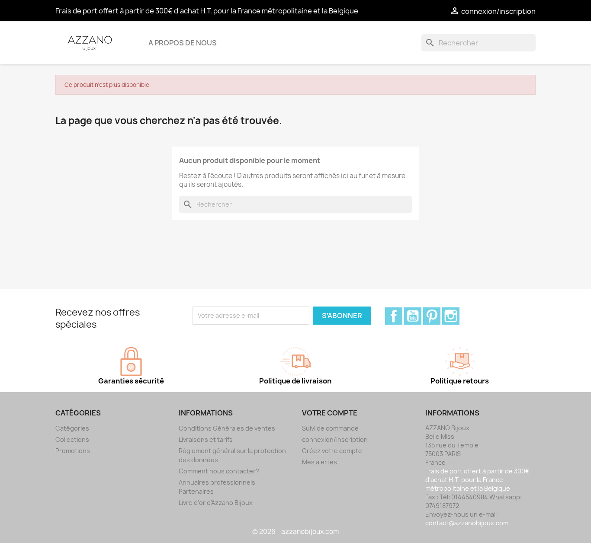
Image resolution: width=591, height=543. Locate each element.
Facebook (393, 316)
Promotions (72, 451)
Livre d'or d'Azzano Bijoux (216, 502)
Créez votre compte (332, 451)
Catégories (72, 428)
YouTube (412, 316)
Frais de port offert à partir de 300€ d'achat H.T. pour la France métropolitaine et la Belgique (206, 11)
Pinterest (431, 316)
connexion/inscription (335, 439)
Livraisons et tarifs (206, 439)
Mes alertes (319, 462)
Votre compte (329, 413)
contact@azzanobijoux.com (466, 523)
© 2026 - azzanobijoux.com (295, 531)
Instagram (450, 316)
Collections (72, 439)
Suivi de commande (330, 428)
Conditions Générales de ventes (227, 428)
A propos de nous (182, 43)
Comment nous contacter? (219, 471)
